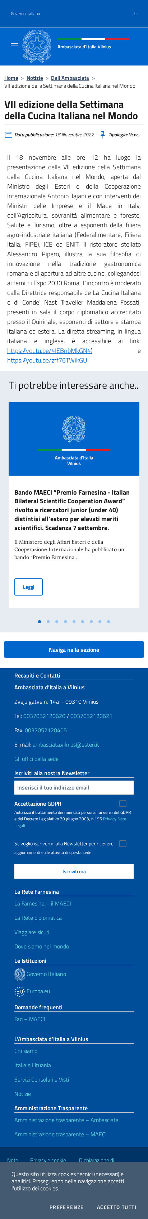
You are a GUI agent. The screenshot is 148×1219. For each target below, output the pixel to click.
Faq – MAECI (29, 1019)
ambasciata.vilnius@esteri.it (66, 744)
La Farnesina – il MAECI (42, 903)
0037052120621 (91, 716)
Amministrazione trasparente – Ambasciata (66, 1120)
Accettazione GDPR (37, 803)
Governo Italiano (25, 13)
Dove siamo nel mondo (41, 946)
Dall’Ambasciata (70, 78)
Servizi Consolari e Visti (41, 1079)
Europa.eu (37, 991)
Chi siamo (25, 1050)
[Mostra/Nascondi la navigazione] (14, 46)
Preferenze (67, 1207)
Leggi (33, 587)
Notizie (35, 78)
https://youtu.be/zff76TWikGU (47, 360)
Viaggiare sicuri (31, 932)
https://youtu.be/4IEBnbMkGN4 (49, 350)
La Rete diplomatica (38, 917)
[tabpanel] (74, 508)
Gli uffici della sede (36, 758)
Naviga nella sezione (74, 649)
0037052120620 (44, 716)
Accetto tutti (117, 1207)
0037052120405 (46, 730)
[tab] (39, 621)
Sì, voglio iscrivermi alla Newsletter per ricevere (64, 844)
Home (11, 78)
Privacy (109, 818)
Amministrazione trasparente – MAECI (60, 1134)
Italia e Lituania (32, 1065)
